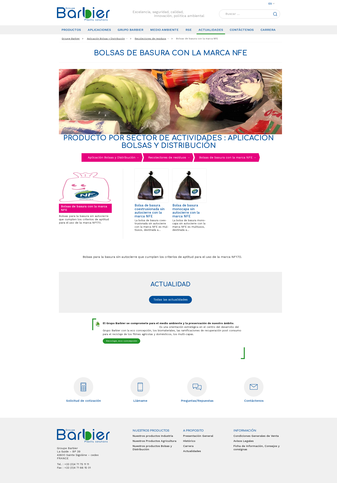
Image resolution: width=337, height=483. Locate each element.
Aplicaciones (99, 30)
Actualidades (211, 30)
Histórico (189, 440)
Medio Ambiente (164, 30)
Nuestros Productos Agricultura (154, 440)
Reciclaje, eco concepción (121, 341)
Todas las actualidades (170, 299)
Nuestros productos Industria (153, 435)
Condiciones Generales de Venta (256, 435)
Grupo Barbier (130, 30)
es (270, 3)
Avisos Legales (243, 440)
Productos (71, 30)
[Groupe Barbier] (83, 14)
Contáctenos (242, 30)
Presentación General (198, 435)
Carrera (268, 30)
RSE (188, 30)
